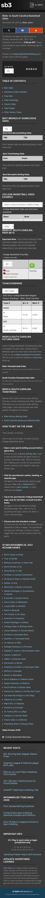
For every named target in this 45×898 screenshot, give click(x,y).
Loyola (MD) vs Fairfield (14, 606)
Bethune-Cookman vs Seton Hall (18, 563)
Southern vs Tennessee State (16, 638)
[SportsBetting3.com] (6, 4)
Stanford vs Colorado (13, 707)
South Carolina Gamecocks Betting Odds (22, 420)
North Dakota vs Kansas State (17, 687)
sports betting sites (28, 454)
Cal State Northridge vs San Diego (19, 695)
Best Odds (8, 88)
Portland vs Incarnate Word (16, 634)
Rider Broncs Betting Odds (15, 416)
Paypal (19, 490)
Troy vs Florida (10, 558)
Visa (14, 484)
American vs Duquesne (14, 618)
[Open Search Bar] (32, 5)
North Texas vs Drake (13, 554)
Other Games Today (13, 112)
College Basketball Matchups (18, 737)
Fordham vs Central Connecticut (18, 575)
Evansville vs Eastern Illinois (16, 598)
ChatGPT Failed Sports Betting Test (20, 790)
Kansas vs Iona (10, 583)
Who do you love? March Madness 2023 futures (20, 773)
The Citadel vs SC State (14, 614)
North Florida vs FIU (13, 567)
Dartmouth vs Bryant (13, 663)
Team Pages (9, 108)
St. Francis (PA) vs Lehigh (15, 711)
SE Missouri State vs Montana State (19, 579)
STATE (9, 67)
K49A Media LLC (9, 868)
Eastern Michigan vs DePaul (16, 622)
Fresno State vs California (15, 720)
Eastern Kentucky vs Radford (16, 683)
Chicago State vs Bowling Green (18, 626)
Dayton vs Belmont (12, 655)
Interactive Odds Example (15, 92)
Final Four (37, 357)
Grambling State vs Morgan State (18, 724)
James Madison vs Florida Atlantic (19, 630)
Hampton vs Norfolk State (15, 715)
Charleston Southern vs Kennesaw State (21, 667)
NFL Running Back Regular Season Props (20, 755)
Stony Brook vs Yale (13, 571)
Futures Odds (10, 104)
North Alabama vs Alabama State (18, 679)
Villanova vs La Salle (13, 699)
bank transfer (23, 487)
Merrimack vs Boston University (18, 587)
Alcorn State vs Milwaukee (15, 602)
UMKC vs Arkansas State (15, 659)
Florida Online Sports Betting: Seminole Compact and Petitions (19, 814)
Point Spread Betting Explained (18, 806)
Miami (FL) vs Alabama (14, 703)
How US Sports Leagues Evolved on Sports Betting (21, 823)
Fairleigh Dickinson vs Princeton (18, 647)
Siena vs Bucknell (11, 610)
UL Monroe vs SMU (12, 643)
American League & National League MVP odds (21, 764)
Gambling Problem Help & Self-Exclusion (22, 854)
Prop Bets (8, 96)
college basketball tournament (27, 354)
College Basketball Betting (23, 54)
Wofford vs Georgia (12, 671)
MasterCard (28, 484)
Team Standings (11, 100)
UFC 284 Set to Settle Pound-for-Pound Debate (19, 782)
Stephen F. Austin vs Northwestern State (22, 651)
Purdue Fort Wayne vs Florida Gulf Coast (22, 691)
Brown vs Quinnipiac (13, 675)
